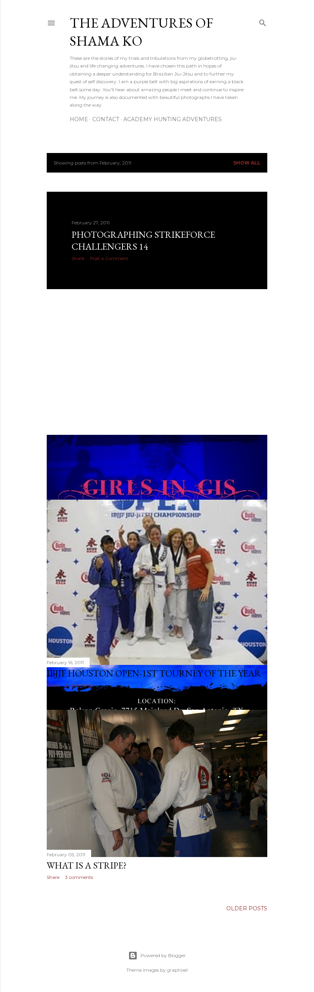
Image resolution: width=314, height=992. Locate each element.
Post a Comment (109, 258)
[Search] (262, 21)
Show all (246, 163)
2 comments (79, 685)
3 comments (79, 877)
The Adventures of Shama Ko (141, 32)
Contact (105, 119)
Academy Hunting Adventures (172, 119)
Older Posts (246, 908)
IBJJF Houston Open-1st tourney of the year (154, 673)
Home (79, 119)
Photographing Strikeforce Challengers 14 (143, 240)
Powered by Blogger (163, 955)
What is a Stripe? (87, 865)
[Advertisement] (157, 362)
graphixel (177, 970)
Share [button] (78, 258)
